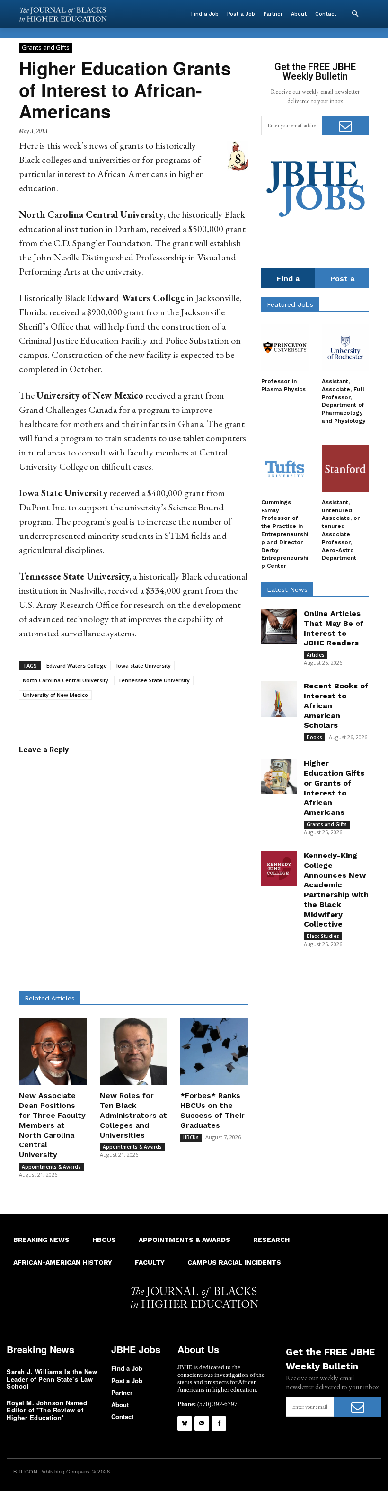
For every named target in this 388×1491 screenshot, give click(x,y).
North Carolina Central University (65, 680)
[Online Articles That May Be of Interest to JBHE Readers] (279, 626)
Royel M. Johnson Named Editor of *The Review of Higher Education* (47, 1410)
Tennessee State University (154, 680)
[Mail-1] (201, 1423)
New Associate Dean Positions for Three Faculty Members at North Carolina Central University (52, 1125)
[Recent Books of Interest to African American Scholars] (279, 699)
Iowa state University (143, 665)
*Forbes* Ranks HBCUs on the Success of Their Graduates (212, 1110)
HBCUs (191, 1137)
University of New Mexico (55, 694)
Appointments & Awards (51, 1166)
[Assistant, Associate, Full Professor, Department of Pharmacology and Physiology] (345, 347)
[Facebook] (219, 1423)
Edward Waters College (76, 665)
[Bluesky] (184, 1423)
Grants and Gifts (46, 47)
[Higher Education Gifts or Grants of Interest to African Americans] (279, 776)
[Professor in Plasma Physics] (285, 347)
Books (314, 737)
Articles (316, 655)
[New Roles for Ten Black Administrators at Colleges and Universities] (134, 1051)
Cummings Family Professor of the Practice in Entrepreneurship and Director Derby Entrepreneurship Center (284, 534)
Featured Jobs (290, 304)
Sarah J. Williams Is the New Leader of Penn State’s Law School (52, 1379)
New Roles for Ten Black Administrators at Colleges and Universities (133, 1115)
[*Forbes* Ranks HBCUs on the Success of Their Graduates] (214, 1051)
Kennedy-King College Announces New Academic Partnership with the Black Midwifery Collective (336, 890)
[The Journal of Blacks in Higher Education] (63, 14)
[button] (355, 14)
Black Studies (323, 936)
